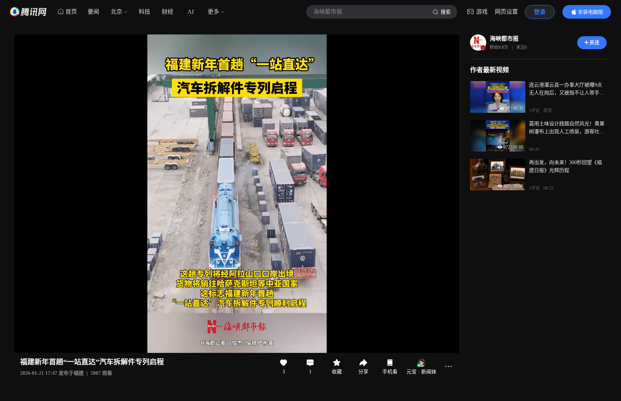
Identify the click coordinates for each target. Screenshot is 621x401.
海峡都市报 (504, 39)
